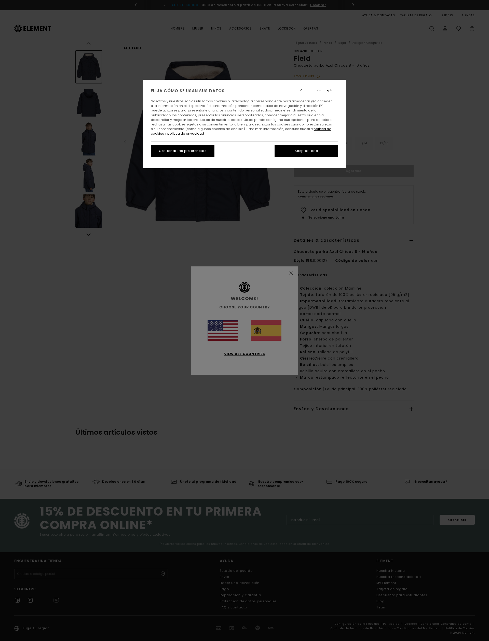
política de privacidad (185, 133)
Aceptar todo (306, 151)
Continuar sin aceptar (317, 90)
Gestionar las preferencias (183, 151)
